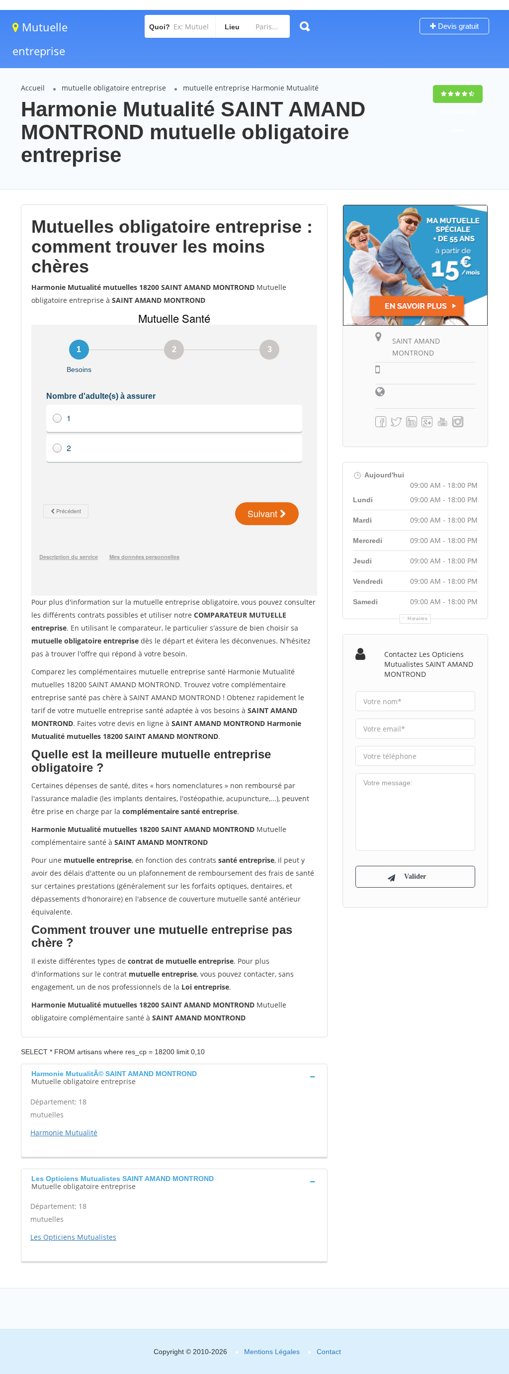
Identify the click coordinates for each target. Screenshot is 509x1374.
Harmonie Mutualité (63, 1132)
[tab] (174, 1077)
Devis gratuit (457, 26)
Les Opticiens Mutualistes (73, 1237)
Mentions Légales (272, 1352)
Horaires (418, 618)
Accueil (33, 87)
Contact (329, 1352)
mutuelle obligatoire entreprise (114, 87)
